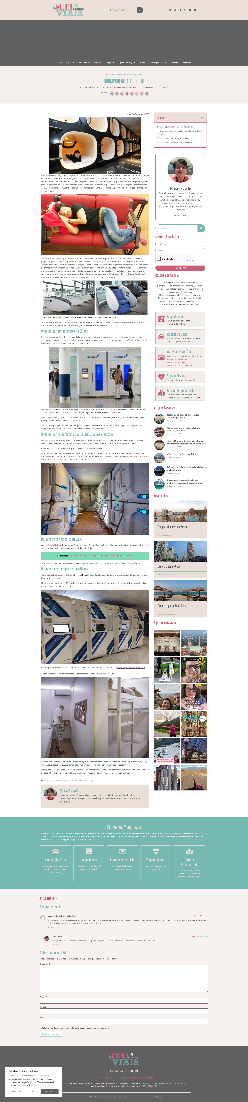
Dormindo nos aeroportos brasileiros (175, 142)
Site (42, 1018)
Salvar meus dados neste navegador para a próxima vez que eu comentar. (75, 1028)
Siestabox (52, 673)
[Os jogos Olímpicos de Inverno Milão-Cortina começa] (167, 723)
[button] (112, 93)
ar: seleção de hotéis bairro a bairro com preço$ (112, 555)
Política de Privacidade (128, 1077)
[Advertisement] (124, 40)
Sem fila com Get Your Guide (179, 365)
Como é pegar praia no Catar (172, 606)
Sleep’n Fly (52, 545)
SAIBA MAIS (180, 215)
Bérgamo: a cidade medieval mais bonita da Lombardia (187, 468)
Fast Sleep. (55, 578)
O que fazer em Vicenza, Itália (181, 454)
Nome (43, 997)
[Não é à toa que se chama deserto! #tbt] (194, 777)
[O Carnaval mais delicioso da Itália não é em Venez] (194, 670)
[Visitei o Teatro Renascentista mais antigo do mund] (167, 643)
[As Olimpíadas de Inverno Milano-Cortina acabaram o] (167, 670)
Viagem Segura (176, 375)
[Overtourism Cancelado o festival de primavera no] (167, 697)
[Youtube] (189, 10)
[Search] (140, 10)
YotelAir (76, 420)
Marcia (54, 936)
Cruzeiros (143, 63)
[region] (33, 1082)
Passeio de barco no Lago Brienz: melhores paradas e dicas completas (184, 481)
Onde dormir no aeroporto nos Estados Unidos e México (180, 132)
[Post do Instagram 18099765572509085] (194, 697)
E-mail (43, 1007)
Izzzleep (56, 456)
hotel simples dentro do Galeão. (131, 667)
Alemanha (48, 409)
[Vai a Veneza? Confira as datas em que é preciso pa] (194, 723)
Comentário (46, 964)
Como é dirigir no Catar (169, 566)
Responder (51, 927)
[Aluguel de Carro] (161, 337)
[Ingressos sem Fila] (161, 357)
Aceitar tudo (50, 1091)
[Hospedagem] (161, 319)
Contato (174, 63)
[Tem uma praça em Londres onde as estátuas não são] (194, 750)
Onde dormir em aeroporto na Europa (176, 126)
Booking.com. (132, 425)
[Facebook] (169, 10)
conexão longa (61, 780)
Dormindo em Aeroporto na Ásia (173, 138)
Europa (108, 63)
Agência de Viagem (126, 63)
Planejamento (157, 63)
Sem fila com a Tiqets (175, 362)
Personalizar (17, 1091)
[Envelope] (194, 10)
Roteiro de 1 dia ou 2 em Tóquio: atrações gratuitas (183, 416)
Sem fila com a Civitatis (176, 359)
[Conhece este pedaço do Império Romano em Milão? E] (167, 777)
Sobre (109, 1077)
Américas (83, 63)
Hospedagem (174, 316)
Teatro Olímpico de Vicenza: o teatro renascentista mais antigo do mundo (185, 442)
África (68, 63)
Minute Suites (49, 440)
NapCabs (64, 409)
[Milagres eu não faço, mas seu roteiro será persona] (167, 750)
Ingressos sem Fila (178, 352)
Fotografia (186, 63)
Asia (96, 63)
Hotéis (112, 74)
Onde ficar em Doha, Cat (80, 555)
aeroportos (49, 780)
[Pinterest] (179, 10)
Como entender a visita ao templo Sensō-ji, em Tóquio (183, 429)
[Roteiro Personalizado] (161, 393)
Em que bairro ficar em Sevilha (173, 527)
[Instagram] (174, 10)
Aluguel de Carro (177, 334)
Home (59, 63)
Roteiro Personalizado (180, 390)
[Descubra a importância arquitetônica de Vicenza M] (194, 643)
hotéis (71, 780)
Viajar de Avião (135, 74)
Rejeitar (33, 1091)
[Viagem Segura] (161, 377)
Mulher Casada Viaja (83, 780)
